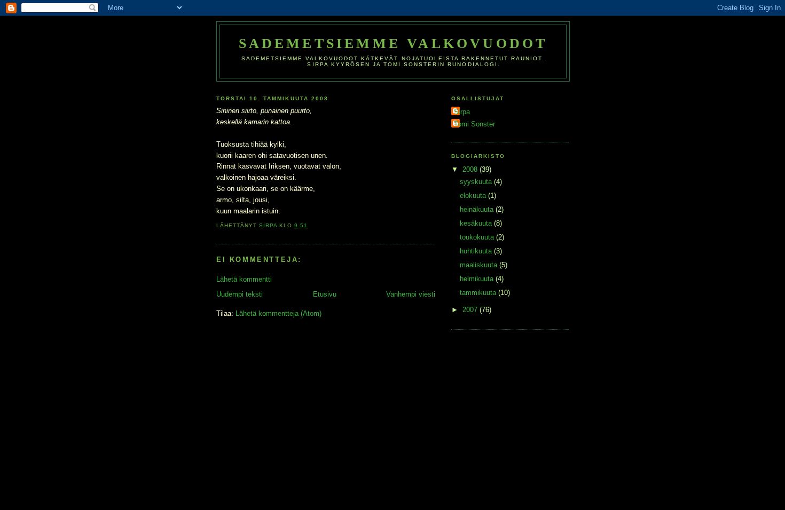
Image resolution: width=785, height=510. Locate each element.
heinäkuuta (478, 209)
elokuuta (474, 196)
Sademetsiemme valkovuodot (393, 43)
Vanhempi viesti (410, 294)
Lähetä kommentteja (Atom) (278, 313)
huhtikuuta (477, 251)
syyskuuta (477, 182)
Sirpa (462, 112)
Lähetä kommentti (244, 279)
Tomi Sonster (474, 124)
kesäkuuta (477, 223)
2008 (471, 169)
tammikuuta (479, 293)
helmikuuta (478, 279)
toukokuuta (478, 237)
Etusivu (324, 294)
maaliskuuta (479, 265)
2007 (471, 310)
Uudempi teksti (239, 294)
